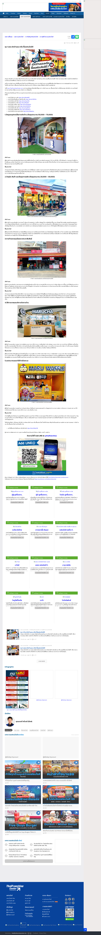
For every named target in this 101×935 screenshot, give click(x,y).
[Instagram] (69, 903)
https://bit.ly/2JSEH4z (31, 99)
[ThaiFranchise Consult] (23, 925)
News (42, 13)
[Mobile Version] (31, 933)
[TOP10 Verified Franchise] (65, 924)
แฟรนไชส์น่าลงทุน (11, 903)
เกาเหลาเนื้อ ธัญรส (41, 530)
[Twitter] (65, 902)
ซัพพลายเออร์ (11, 914)
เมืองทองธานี (46, 911)
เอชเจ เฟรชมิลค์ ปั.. (41, 565)
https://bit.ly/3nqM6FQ (24, 108)
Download (59, 13)
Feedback (35, 933)
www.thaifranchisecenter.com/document (58, 477)
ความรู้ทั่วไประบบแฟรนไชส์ (46, 36)
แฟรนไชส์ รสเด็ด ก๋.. (66, 530)
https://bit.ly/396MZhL (28, 111)
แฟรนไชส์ (10, 910)
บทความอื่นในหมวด (29, 861)
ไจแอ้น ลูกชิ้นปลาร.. (66, 494)
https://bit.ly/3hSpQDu (25, 104)
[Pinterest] (73, 903)
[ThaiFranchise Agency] (34, 925)
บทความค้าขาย (36, 16)
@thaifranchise (51, 435)
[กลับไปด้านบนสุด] (85, 929)
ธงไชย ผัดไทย (17, 530)
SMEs (7, 13)
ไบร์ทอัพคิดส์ (66, 600)
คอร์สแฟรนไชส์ (46, 899)
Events (30, 13)
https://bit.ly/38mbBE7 (24, 97)
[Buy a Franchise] (77, 924)
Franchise (13, 13)
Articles (47, 13)
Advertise (74, 1)
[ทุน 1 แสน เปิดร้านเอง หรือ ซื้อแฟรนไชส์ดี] (17, 708)
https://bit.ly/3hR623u (25, 106)
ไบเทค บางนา (46, 916)
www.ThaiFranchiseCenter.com (15, 88)
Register (64, 1)
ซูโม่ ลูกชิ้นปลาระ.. (42, 494)
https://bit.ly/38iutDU (24, 102)
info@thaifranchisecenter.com (19, 933)
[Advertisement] (41, 25)
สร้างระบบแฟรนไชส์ (48, 901)
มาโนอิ (17, 565)
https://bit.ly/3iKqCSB (32, 428)
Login (69, 1)
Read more (74, 734)
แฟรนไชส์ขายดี (10, 900)
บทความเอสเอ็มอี (14, 16)
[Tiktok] (69, 899)
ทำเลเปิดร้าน (11, 912)
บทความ (5, 16)
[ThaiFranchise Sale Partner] (49, 925)
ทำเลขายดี (27, 900)
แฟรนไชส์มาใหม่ (10, 898)
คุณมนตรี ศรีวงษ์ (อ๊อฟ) (24, 721)
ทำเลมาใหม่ (28, 898)
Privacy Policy (42, 933)
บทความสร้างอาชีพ (47, 16)
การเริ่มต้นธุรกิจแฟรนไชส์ (31, 36)
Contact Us (72, 13)
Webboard (66, 13)
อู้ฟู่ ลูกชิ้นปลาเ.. (17, 494)
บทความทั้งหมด (8, 36)
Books (53, 13)
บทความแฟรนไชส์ (25, 16)
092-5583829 (29, 916)
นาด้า (42, 600)
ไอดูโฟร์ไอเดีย (17, 600)
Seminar (25, 13)
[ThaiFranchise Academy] (13, 925)
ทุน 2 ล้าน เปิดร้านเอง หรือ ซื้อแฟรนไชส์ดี (32, 632)
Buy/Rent (36, 13)
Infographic (9, 667)
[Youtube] (66, 899)
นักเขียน (68, 16)
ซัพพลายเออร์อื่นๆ (29, 910)
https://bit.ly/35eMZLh (25, 109)
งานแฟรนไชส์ (45, 909)
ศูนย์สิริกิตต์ (46, 914)
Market (19, 13)
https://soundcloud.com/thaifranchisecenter (45, 479)
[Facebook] (73, 899)
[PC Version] (28, 933)
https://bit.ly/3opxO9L (24, 101)
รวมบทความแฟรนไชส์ (58, 16)
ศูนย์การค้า (27, 903)
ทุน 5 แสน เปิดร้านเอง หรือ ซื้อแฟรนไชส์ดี (32, 648)
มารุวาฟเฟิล (66, 565)
